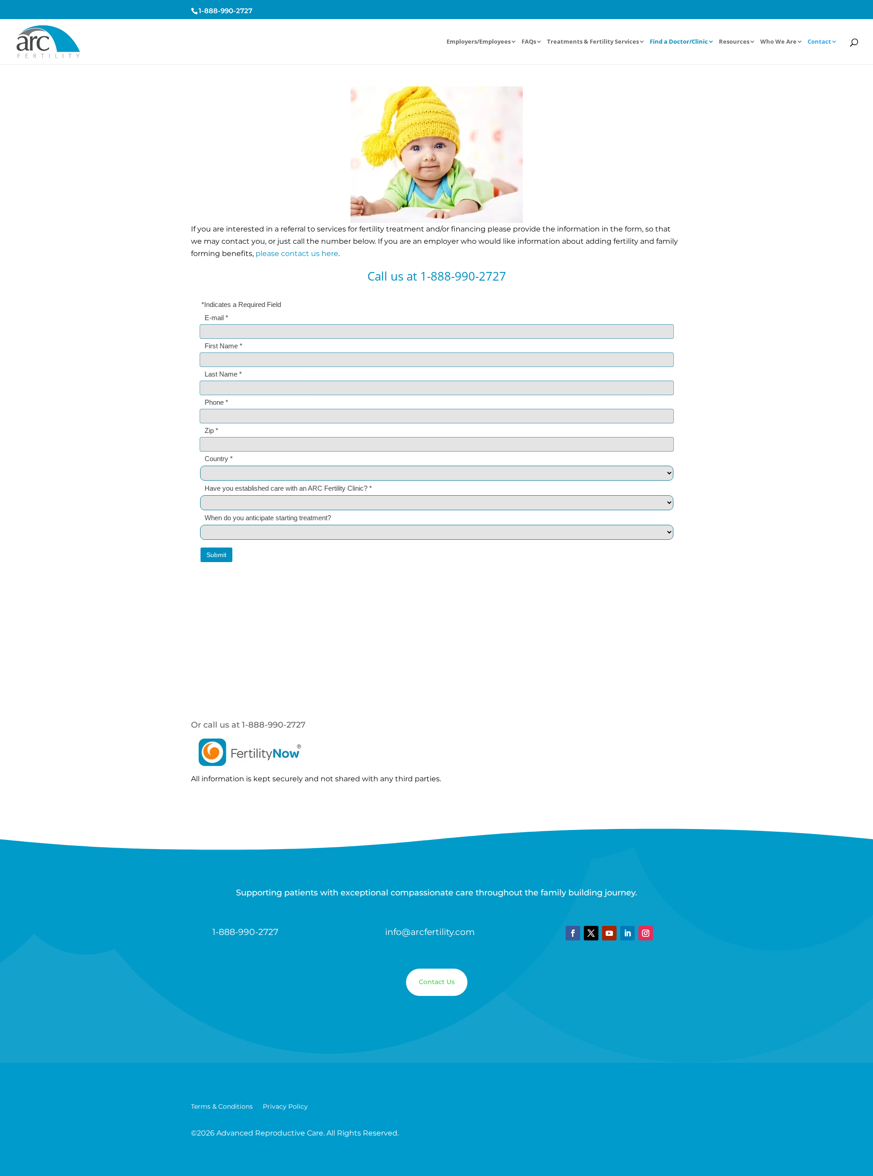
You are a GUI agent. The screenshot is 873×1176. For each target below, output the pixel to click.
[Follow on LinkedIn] (627, 933)
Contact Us (437, 982)
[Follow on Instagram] (645, 933)
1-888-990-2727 (225, 10)
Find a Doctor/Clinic (679, 42)
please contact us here (297, 253)
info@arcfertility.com (430, 932)
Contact (819, 42)
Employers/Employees (479, 42)
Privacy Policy (285, 1107)
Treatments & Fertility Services (593, 42)
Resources (734, 42)
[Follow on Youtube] (609, 933)
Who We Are (778, 42)
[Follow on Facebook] (573, 933)
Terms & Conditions (222, 1107)
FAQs (529, 42)
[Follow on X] (591, 933)
